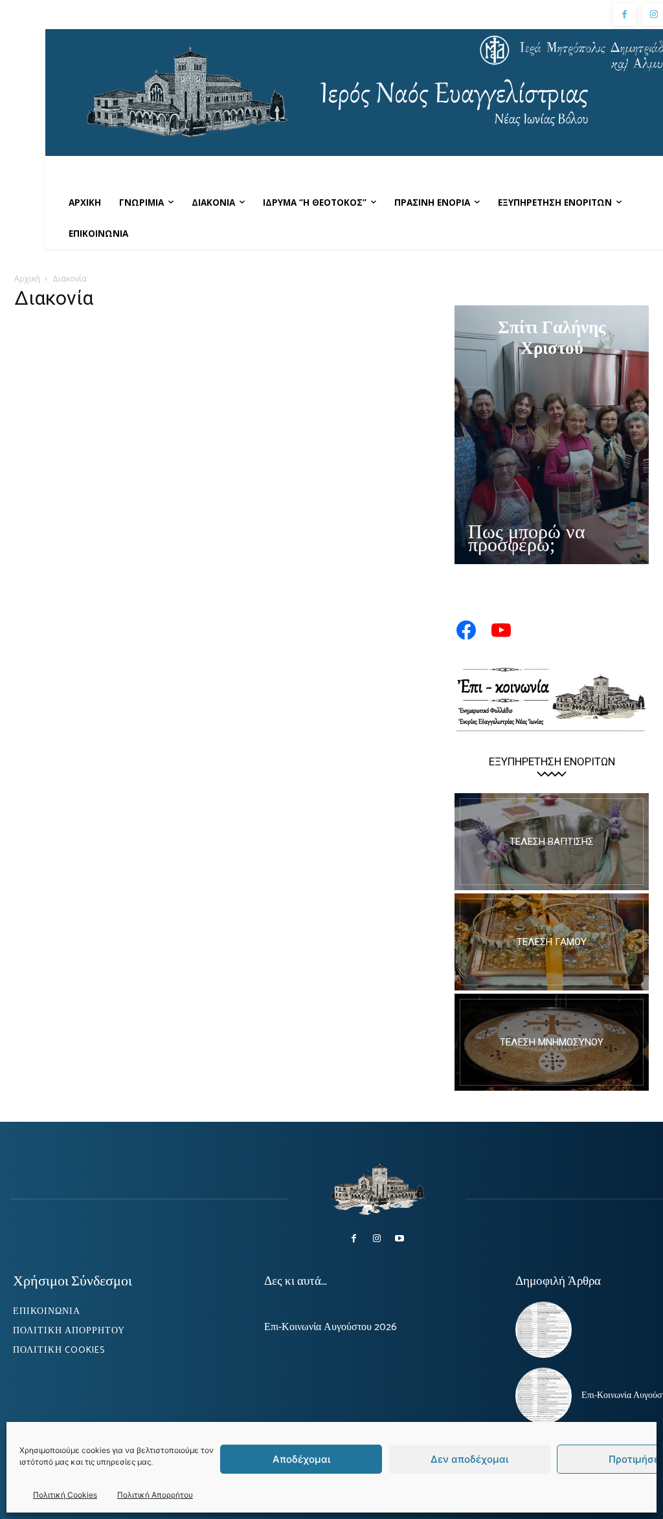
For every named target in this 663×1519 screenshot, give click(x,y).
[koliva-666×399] (552, 1042)
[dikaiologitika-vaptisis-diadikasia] (552, 841)
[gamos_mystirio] (552, 941)
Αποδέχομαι (301, 1459)
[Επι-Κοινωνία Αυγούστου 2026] (543, 1396)
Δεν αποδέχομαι (469, 1459)
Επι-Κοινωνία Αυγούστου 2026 (330, 1327)
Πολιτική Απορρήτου (155, 1495)
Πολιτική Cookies (65, 1495)
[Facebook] (624, 14)
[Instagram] (376, 1238)
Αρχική (27, 278)
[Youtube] (400, 1238)
